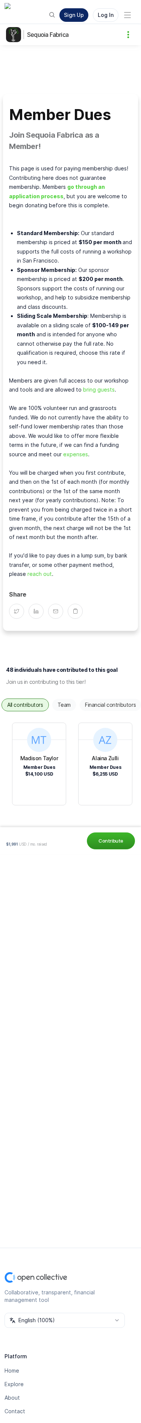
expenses (75, 454)
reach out (39, 574)
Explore (14, 1384)
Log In (106, 15)
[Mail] (58, 611)
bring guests (99, 389)
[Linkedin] (38, 611)
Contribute (111, 841)
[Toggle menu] (127, 15)
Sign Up (74, 15)
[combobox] (65, 1320)
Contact (15, 1411)
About (12, 1397)
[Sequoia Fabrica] (15, 34)
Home (12, 1370)
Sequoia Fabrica (47, 34)
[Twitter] (19, 611)
